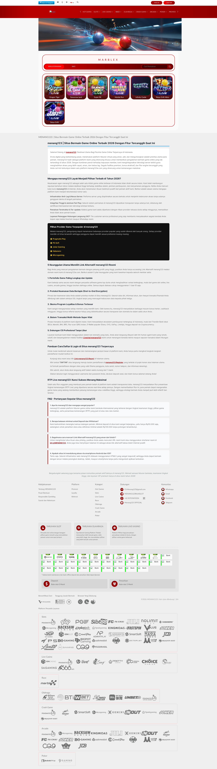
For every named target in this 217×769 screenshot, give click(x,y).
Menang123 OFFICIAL (133, 503)
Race (118, 12)
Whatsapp (170, 489)
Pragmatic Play (59, 239)
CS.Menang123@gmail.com (135, 489)
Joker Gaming (59, 247)
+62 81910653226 (131, 498)
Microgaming (58, 255)
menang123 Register (114, 362)
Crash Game (141, 12)
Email (168, 494)
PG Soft (56, 243)
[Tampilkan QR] (144, 498)
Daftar (169, 3)
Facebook (169, 498)
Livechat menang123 (92, 338)
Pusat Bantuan (44, 493)
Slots (96, 12)
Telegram (169, 503)
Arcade (153, 12)
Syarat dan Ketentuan (46, 500)
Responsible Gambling (46, 497)
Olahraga (128, 12)
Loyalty (74, 493)
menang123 (71, 152)
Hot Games (87, 12)
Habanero (57, 251)
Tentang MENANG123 (47, 489)
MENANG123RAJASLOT (134, 494)
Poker (162, 12)
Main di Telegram (47, 3)
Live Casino (107, 12)
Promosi (172, 12)
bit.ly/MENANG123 (58, 443)
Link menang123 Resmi (84, 359)
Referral (75, 497)
